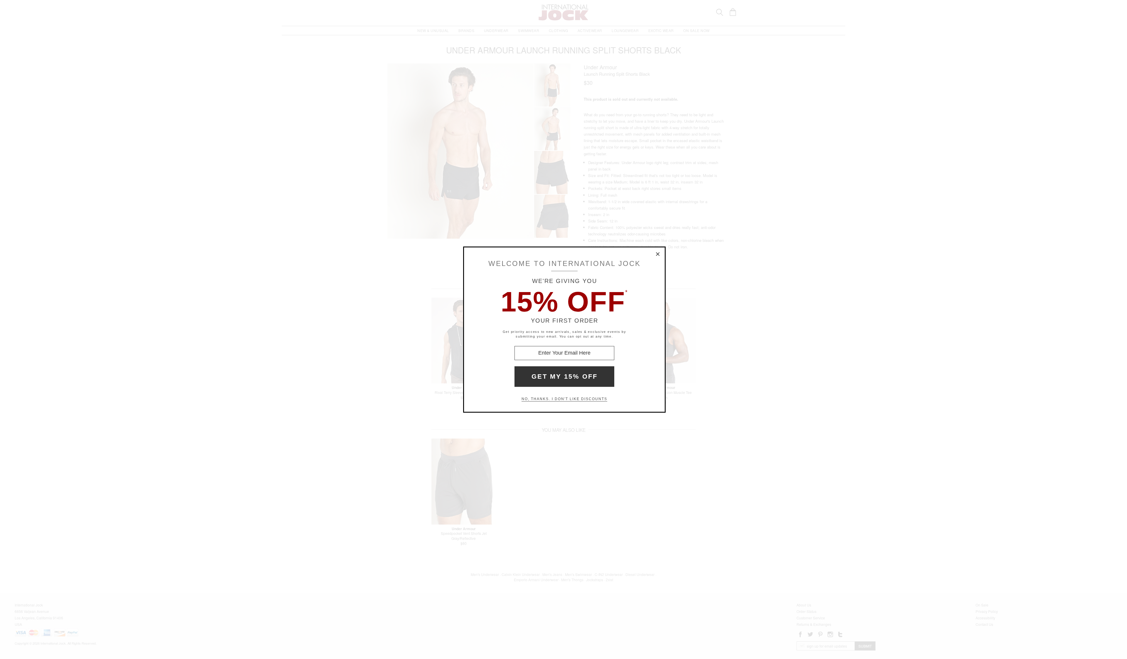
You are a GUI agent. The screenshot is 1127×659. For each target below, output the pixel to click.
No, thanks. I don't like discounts (564, 399)
